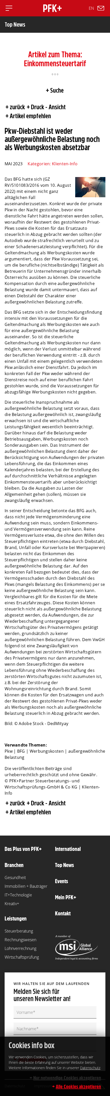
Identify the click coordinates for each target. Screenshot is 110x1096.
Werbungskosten (47, 751)
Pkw (9, 751)
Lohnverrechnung (20, 948)
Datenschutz (90, 1067)
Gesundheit (15, 877)
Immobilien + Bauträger (26, 886)
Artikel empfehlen (30, 116)
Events (61, 881)
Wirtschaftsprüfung (22, 957)
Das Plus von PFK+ (23, 849)
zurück (17, 107)
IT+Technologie (18, 895)
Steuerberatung (19, 931)
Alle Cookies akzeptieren (78, 1086)
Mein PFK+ (65, 897)
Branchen (14, 865)
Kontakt (63, 913)
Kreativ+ (12, 903)
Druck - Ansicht (48, 107)
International (68, 849)
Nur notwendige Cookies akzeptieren (67, 1078)
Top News (64, 865)
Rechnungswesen (20, 939)
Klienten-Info (65, 164)
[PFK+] (52, 8)
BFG (21, 751)
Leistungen (16, 918)
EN (91, 8)
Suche (57, 90)
